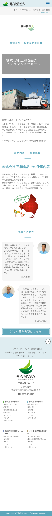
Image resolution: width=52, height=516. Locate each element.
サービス (26, 10)
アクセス (42, 352)
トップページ (16, 349)
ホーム (16, 10)
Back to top (26, 341)
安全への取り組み (33, 349)
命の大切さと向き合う (14, 352)
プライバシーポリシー (25, 356)
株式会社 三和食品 (41, 10)
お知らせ (31, 352)
